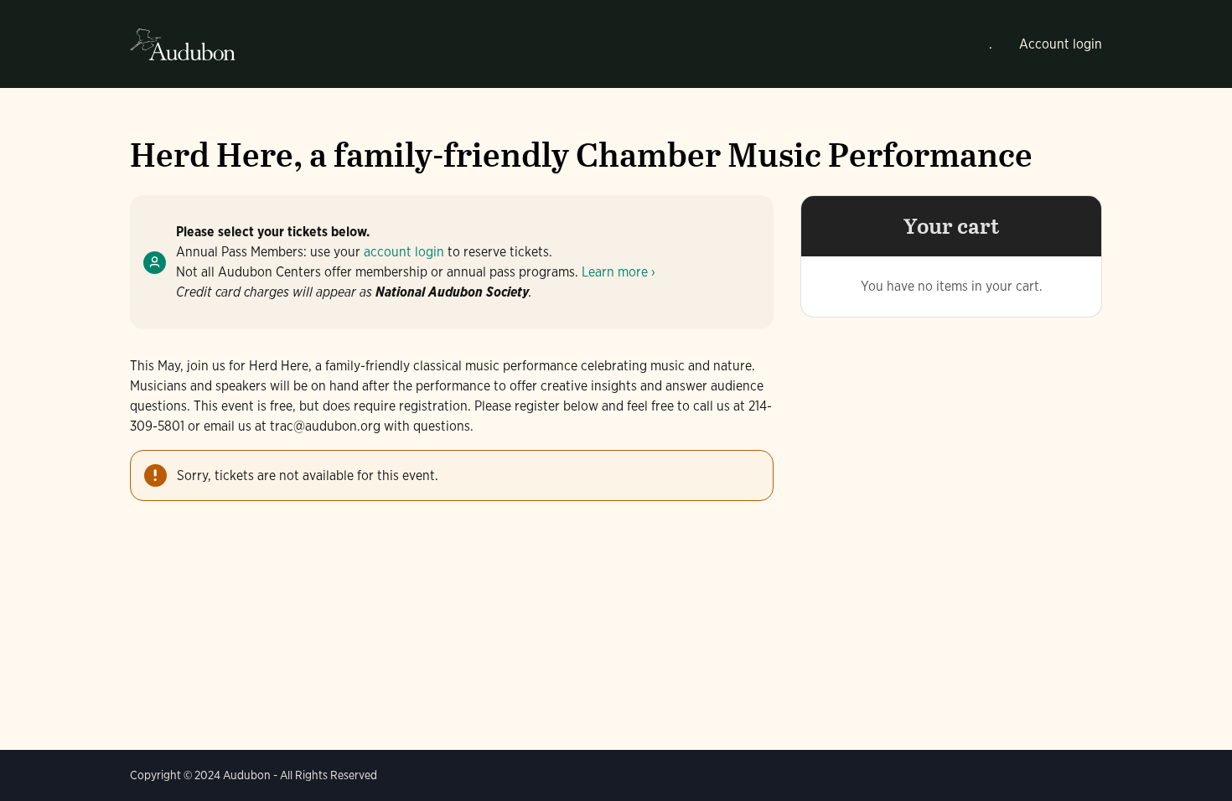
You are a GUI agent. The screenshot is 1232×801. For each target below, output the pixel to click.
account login (404, 252)
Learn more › (618, 272)
